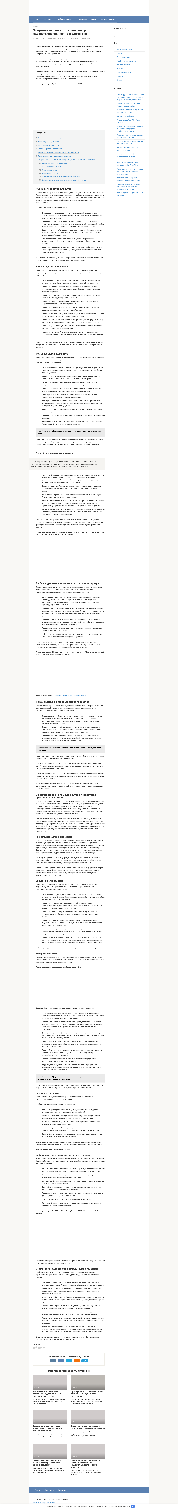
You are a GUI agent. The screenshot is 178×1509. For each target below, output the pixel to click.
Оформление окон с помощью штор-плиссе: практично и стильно (88, 1427)
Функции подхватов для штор (49, 138)
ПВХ (36, 19)
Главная (35, 26)
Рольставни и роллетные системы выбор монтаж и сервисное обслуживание (130, 171)
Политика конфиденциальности (44, 1503)
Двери (119, 53)
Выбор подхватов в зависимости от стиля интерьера (58, 152)
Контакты (62, 1490)
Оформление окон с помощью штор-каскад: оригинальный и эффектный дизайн (47, 1462)
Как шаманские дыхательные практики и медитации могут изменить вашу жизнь (47, 1393)
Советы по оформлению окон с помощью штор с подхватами (64, 180)
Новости (120, 69)
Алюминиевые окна (124, 49)
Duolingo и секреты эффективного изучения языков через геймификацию (130, 156)
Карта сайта (49, 1490)
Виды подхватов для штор (48, 142)
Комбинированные (64, 19)
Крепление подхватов (50, 173)
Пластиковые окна (124, 72)
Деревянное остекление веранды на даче (69, 696)
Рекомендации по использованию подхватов (55, 156)
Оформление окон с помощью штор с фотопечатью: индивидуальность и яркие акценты (85, 1463)
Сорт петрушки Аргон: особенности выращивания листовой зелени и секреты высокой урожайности (130, 97)
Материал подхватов (49, 170)
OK (133, 1506)
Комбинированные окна (126, 61)
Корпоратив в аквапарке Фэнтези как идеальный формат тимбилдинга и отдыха (130, 128)
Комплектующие (108, 19)
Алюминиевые (81, 19)
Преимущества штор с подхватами (54, 163)
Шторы (76, 38)
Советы (94, 19)
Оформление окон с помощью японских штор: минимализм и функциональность (47, 1428)
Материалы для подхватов (48, 145)
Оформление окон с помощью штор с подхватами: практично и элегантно (66, 160)
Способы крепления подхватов (50, 149)
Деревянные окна (124, 57)
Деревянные (47, 19)
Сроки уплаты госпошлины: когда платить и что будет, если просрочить (87, 1393)
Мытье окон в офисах (125, 116)
